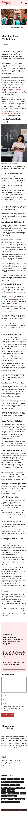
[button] (22, 3)
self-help (22, 793)
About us (4, 760)
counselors (4, 202)
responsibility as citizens (8, 113)
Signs (3, 796)
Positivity (21, 787)
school (17, 793)
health (17, 782)
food (22, 779)
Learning (4, 32)
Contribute (9, 765)
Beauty (4, 779)
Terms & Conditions (17, 763)
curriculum (4, 84)
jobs (22, 782)
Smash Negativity (12, 796)
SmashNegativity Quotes (8, 799)
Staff (4, 645)
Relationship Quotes (7, 793)
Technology (16, 802)
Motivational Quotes (14, 784)
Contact (10, 760)
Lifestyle (4, 784)
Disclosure (17, 760)
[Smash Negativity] (6, 3)
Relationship (11, 790)
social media (20, 799)
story (3, 802)
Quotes (4, 790)
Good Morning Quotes (8, 782)
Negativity (14, 787)
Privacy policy (5, 763)
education (5, 44)
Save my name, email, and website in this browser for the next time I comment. (13, 708)
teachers (16, 301)
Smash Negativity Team (17, 27)
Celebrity (10, 779)
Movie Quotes (5, 787)
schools (14, 65)
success (9, 802)
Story (3, 765)
